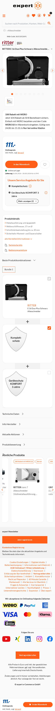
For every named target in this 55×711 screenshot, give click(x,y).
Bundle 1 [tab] (9, 269)
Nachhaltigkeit (33, 588)
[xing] (17, 639)
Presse (46, 588)
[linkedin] (28, 639)
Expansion (33, 590)
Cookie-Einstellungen (19, 562)
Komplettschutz (20, 186)
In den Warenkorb (21, 164)
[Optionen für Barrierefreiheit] (28, 15)
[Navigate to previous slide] (2, 489)
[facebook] (50, 639)
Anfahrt (28, 576)
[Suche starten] (49, 23)
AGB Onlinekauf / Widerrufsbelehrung (27, 568)
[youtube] (6, 639)
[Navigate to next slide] (52, 489)
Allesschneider (14, 30)
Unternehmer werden (15, 588)
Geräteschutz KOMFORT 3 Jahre (25, 194)
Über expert (46, 590)
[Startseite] (4, 30)
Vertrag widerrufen (41, 573)
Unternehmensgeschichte (15, 590)
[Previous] (2, 70)
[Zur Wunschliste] (33, 15)
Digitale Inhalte (38, 562)
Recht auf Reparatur (17, 579)
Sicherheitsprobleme (13, 576)
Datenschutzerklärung (21, 570)
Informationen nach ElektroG (37, 565)
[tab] (12, 94)
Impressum (38, 570)
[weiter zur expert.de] (13, 690)
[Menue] (4, 15)
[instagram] (39, 639)
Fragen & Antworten (19, 585)
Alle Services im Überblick (34, 582)
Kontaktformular (42, 576)
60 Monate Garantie (37, 579)
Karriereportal (37, 585)
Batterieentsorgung (13, 565)
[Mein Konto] (39, 16)
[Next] (52, 70)
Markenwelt (14, 582)
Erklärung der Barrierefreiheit (17, 573)
